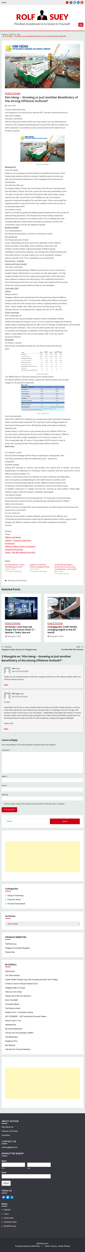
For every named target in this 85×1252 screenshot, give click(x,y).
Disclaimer (6, 1135)
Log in (6, 1214)
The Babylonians (11, 1037)
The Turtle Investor (12, 975)
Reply (6, 685)
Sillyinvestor (10, 971)
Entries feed (8, 1218)
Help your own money (13, 992)
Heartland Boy (10, 1025)
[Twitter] (7, 1197)
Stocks (24, 580)
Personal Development (16, 904)
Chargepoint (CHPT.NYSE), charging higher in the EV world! (62, 629)
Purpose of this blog (10, 1131)
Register (7, 1210)
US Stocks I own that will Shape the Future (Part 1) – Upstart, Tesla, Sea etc (20, 629)
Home (4, 2)
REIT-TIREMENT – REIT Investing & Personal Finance (25, 1016)
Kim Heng (11, 580)
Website (5, 795)
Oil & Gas (18, 580)
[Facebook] (3, 1197)
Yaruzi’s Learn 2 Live (13, 1021)
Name (4, 776)
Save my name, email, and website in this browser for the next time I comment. (34, 804)
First (3, 1168)
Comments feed (10, 1222)
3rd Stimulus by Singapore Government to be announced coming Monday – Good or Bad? (65, 567)
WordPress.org (10, 1226)
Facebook (71, 2)
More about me (7, 1127)
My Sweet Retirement (13, 1029)
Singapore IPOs (11, 1041)
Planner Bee (10, 952)
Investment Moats (12, 1004)
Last (28, 1168)
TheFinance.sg (10, 944)
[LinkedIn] (12, 1197)
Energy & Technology (12, 93)
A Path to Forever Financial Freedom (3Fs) (21, 984)
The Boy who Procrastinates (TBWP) (19, 1033)
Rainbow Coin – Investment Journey (19, 1012)
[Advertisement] (42, 856)
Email (4, 785)
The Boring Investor (12, 1008)
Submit (6, 1183)
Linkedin (78, 2)
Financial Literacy (14, 899)
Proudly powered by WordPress (28, 1246)
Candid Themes (64, 1246)
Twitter (74, 2)
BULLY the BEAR (11, 1000)
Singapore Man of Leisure (15, 988)
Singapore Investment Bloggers (17, 948)
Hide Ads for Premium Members (17, 1049)
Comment (6, 750)
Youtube (82, 2)
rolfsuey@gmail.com (9, 1147)
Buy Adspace (10, 1045)
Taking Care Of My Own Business (18, 996)
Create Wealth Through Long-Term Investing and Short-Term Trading (31, 980)
